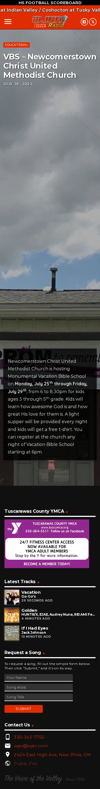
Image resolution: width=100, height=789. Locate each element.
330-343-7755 (29, 737)
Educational (16, 45)
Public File (25, 763)
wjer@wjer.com (31, 745)
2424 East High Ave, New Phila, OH (52, 754)
